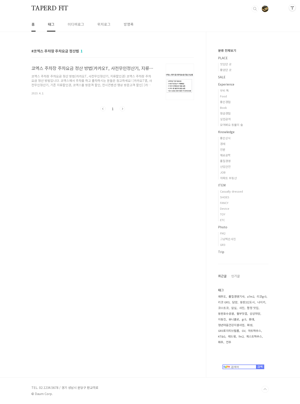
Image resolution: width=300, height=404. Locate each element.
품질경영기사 (236, 296)
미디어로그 (76, 24)
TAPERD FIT (49, 8)
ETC (222, 220)
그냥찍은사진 (228, 239)
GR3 (222, 245)
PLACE (223, 58)
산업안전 (225, 166)
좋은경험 (225, 102)
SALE (222, 77)
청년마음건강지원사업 (231, 325)
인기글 (235, 276)
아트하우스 (254, 331)
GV (243, 331)
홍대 (251, 319)
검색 (255, 8)
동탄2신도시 (247, 302)
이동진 (222, 319)
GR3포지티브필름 (228, 331)
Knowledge (226, 132)
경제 (222, 144)
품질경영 (225, 161)
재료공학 (225, 155)
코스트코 (223, 308)
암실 (234, 308)
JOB (223, 172)
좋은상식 (225, 138)
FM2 (222, 233)
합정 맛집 (252, 308)
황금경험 (225, 113)
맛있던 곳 (225, 64)
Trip (221, 252)
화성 (249, 325)
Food (223, 96)
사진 (241, 308)
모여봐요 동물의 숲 (231, 125)
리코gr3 (261, 296)
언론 (222, 149)
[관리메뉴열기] (292, 7)
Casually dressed (231, 191)
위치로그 (103, 24)
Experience (226, 84)
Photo (222, 227)
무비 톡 (224, 90)
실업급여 (225, 119)
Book (223, 107)
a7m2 (250, 296)
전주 (228, 342)
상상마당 (255, 313)
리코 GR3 (224, 302)
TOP (265, 389)
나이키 (261, 302)
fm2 (241, 336)
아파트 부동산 (228, 178)
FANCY (224, 203)
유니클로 (234, 319)
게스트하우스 (254, 336)
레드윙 (232, 336)
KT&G (221, 336)
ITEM (222, 185)
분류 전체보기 (227, 50)
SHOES (224, 197)
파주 (220, 342)
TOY (222, 214)
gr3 (244, 319)
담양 (234, 302)
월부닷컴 (242, 313)
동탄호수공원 (226, 313)
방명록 (129, 24)
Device (224, 208)
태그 (51, 24)
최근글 (222, 276)
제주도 (222, 296)
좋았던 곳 (225, 70)
